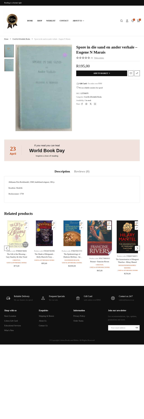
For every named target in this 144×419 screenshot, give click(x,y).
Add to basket (100, 73)
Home (6, 39)
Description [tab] (62, 171)
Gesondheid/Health (71, 260)
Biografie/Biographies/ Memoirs (127, 267)
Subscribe (136, 327)
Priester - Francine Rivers (99, 262)
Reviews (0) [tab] (81, 171)
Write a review (99, 58)
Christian (16, 260)
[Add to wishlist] (8, 49)
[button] (6, 248)
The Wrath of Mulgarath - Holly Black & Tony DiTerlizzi (44, 257)
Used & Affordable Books (21, 39)
